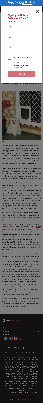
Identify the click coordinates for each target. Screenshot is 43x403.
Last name (26, 27)
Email (10, 47)
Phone (10, 37)
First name (11, 27)
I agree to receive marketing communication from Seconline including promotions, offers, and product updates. (22, 62)
